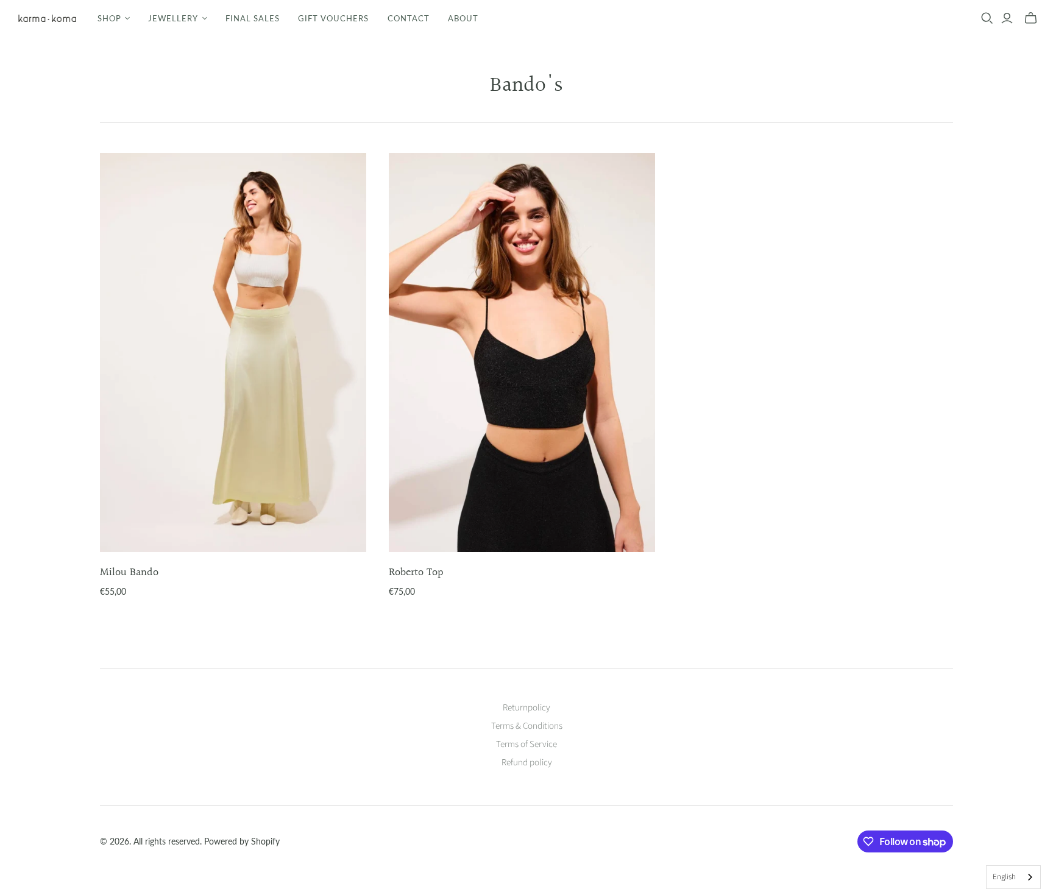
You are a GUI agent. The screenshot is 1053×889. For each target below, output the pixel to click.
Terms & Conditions (526, 726)
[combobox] (1013, 877)
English (1004, 876)
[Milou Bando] (233, 352)
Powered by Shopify (242, 841)
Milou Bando (129, 572)
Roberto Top (416, 572)
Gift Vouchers (333, 18)
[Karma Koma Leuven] (47, 18)
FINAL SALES (252, 18)
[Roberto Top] (522, 352)
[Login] (1007, 18)
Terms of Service (526, 744)
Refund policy (527, 762)
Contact (409, 18)
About (463, 18)
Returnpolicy (526, 707)
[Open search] (987, 18)
